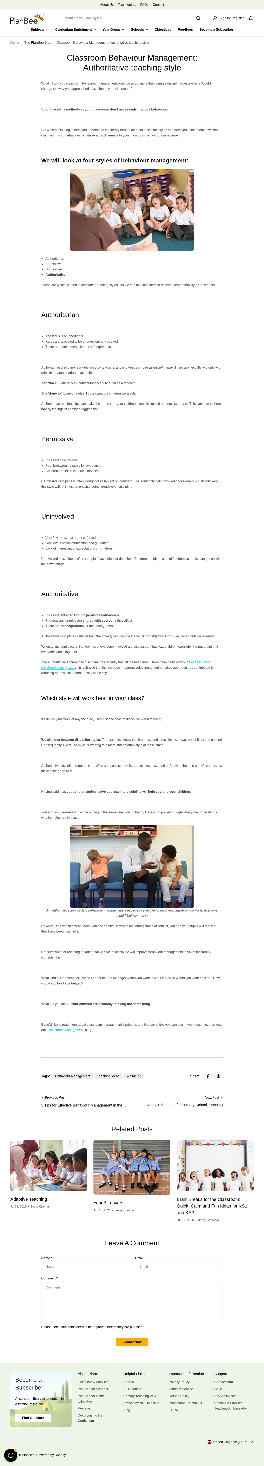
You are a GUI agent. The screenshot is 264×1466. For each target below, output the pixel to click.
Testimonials (127, 4)
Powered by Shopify (51, 1455)
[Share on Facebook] (208, 1076)
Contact (158, 4)
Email (140, 1258)
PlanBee (28, 1455)
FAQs (144, 4)
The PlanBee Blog (37, 42)
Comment (49, 1278)
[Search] (198, 18)
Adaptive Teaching (28, 1199)
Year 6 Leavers (108, 1202)
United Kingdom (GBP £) (231, 1442)
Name (46, 1258)
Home (14, 42)
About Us (107, 4)
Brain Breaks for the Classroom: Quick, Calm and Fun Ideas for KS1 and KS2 (212, 1206)
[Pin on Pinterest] (218, 1076)
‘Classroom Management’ (65, 1030)
